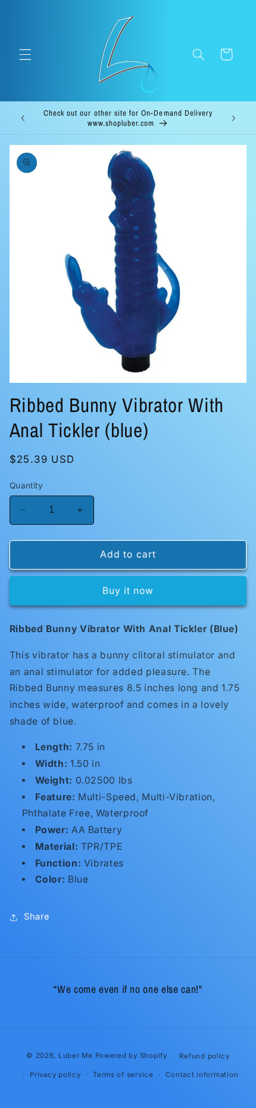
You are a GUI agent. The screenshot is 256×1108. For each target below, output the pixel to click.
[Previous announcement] (23, 118)
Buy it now (128, 590)
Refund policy (204, 1056)
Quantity (26, 485)
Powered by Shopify (131, 1056)
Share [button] (37, 916)
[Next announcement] (233, 118)
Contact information (202, 1074)
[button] (25, 54)
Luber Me (75, 1056)
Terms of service (123, 1074)
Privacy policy (55, 1074)
